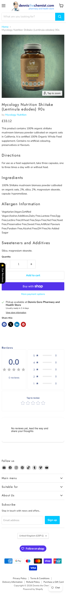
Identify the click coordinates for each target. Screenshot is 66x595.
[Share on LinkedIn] (16, 324)
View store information (16, 312)
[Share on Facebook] (4, 324)
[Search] (59, 17)
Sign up (52, 520)
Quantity (6, 257)
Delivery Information (12, 582)
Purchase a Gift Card (53, 582)
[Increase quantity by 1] (31, 264)
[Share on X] (10, 324)
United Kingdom (31, 535)
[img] (13, 370)
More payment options (33, 294)
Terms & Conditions (39, 578)
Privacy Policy (20, 578)
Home (5, 26)
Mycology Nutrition (16, 114)
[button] (45, 355)
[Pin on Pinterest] (23, 324)
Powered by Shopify (33, 589)
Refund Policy (33, 582)
